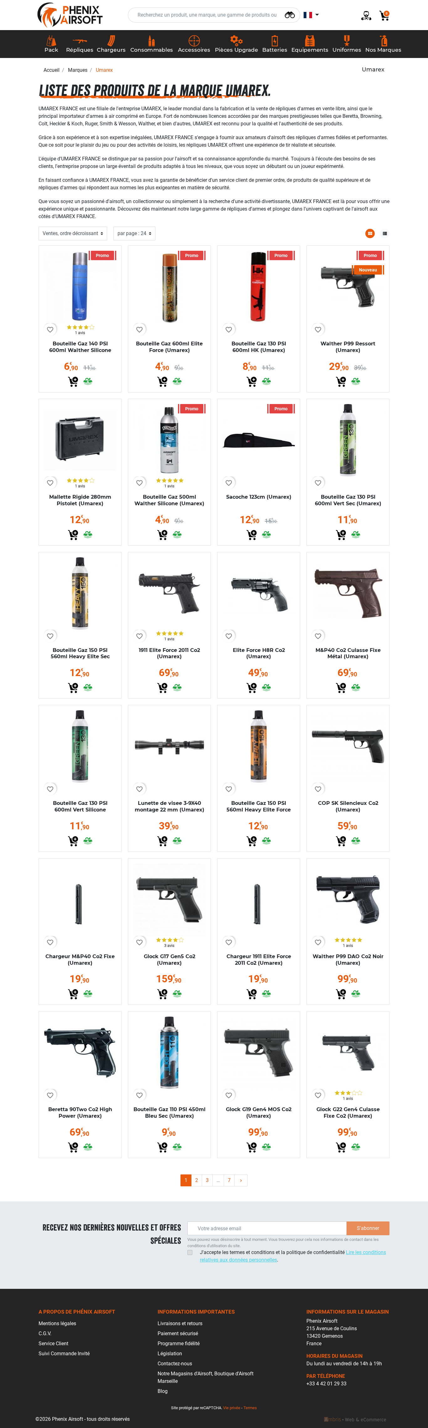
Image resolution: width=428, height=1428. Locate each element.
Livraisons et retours (180, 1323)
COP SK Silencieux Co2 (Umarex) (348, 806)
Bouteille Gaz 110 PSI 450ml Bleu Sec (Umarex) (169, 1112)
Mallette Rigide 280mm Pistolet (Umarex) (80, 500)
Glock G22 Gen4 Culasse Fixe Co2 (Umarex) (348, 1112)
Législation (170, 1354)
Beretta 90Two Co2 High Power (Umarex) (80, 1112)
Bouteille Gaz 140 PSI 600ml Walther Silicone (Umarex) (80, 350)
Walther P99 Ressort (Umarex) (348, 347)
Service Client (53, 1344)
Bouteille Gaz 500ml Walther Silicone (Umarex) (169, 500)
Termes (250, 1407)
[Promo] (80, 287)
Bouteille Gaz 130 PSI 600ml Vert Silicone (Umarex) (80, 809)
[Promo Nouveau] (348, 287)
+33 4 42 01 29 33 (326, 1384)
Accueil (52, 70)
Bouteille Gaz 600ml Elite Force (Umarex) (169, 347)
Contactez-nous (175, 1364)
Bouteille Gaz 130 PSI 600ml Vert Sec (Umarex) (348, 500)
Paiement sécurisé (178, 1333)
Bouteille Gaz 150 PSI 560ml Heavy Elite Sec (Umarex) (80, 656)
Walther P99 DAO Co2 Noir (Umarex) (348, 959)
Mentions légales (57, 1323)
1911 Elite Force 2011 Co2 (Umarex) (169, 653)
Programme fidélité (179, 1344)
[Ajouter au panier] (73, 381)
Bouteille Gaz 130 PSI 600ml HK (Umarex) (259, 347)
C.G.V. (45, 1333)
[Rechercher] (289, 14)
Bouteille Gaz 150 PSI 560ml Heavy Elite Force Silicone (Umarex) (259, 809)
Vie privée (231, 1407)
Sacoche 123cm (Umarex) (258, 497)
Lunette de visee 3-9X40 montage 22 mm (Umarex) (169, 806)
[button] (381, 15)
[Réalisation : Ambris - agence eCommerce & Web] (355, 1419)
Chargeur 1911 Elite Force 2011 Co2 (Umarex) (259, 959)
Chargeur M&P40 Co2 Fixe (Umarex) (80, 959)
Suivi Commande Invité (64, 1354)
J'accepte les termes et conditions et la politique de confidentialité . (293, 1256)
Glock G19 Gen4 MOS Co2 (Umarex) (258, 1112)
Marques (77, 70)
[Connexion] (363, 15)
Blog (163, 1391)
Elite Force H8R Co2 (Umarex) (259, 653)
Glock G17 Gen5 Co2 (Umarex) (169, 959)
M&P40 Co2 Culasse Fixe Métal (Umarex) (348, 653)
